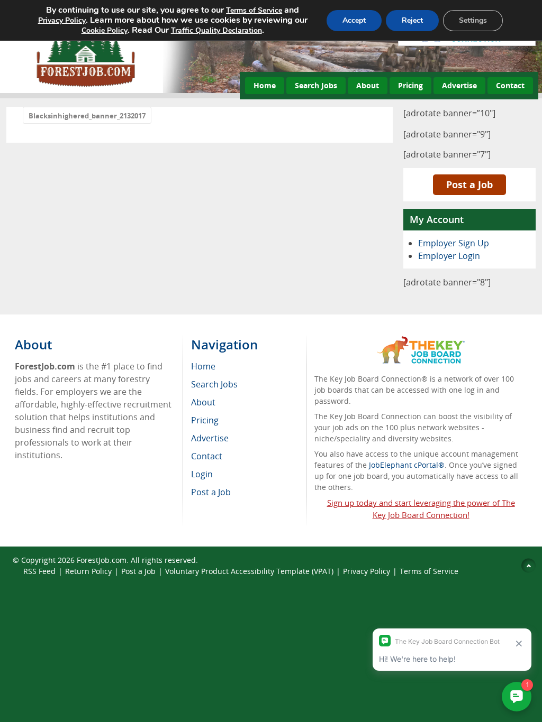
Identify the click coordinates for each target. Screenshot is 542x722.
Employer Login (449, 256)
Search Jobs (316, 85)
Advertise (459, 85)
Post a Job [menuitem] (211, 492)
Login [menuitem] (202, 474)
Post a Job (469, 184)
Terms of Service (429, 571)
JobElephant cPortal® (407, 465)
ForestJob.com (102, 560)
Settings (473, 20)
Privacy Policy (366, 571)
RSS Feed (39, 571)
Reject (412, 20)
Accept (354, 20)
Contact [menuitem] (206, 456)
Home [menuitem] (203, 366)
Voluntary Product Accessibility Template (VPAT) (249, 571)
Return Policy (88, 571)
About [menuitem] (203, 402)
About (367, 85)
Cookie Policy (105, 30)
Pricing (410, 85)
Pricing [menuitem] (205, 420)
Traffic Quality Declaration (216, 30)
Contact (510, 85)
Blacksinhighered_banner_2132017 (87, 116)
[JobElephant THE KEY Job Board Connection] (421, 341)
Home (265, 85)
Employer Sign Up (453, 243)
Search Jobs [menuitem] (214, 384)
